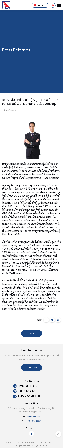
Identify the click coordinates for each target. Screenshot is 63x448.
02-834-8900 (34, 416)
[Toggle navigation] (58, 5)
